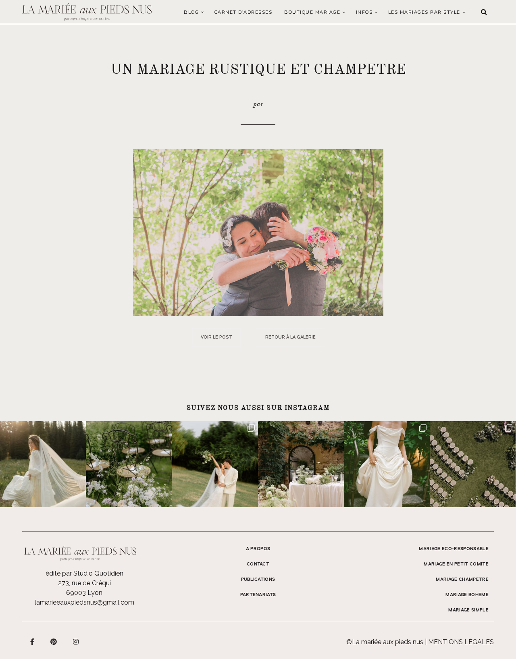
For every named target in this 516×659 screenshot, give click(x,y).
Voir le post (216, 337)
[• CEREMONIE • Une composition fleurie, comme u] (129, 464)
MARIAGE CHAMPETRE (462, 579)
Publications (258, 579)
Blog (191, 12)
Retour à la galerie (290, 337)
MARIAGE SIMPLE (468, 610)
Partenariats (258, 595)
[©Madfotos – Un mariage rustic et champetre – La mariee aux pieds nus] (258, 232)
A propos (258, 549)
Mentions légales (461, 642)
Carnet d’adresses (243, 12)
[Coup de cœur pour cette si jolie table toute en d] (301, 464)
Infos (364, 12)
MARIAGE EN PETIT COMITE (456, 564)
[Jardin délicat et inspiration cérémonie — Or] (473, 464)
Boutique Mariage (312, 12)
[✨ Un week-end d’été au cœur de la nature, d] (215, 464)
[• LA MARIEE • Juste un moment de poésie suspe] (43, 464)
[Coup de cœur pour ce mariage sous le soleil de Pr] (387, 464)
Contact (258, 564)
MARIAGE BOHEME (467, 595)
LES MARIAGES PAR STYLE (424, 12)
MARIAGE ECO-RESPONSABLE (454, 549)
